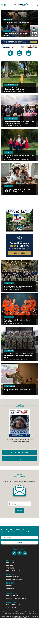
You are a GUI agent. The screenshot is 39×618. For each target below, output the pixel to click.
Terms (36, 616)
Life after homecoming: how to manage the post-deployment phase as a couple (19, 122)
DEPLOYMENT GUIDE (12, 596)
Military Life (6, 31)
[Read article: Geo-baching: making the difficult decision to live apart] (19, 142)
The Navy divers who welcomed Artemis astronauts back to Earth (18, 287)
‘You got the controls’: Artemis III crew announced (17, 321)
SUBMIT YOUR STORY (13, 604)
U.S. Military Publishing (20, 616)
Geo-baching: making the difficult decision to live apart (19, 156)
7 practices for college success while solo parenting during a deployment (18, 88)
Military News (9, 283)
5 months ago (18, 393)
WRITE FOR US (11, 607)
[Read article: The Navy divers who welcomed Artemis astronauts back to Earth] (19, 273)
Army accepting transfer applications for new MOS (18, 390)
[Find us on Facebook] (14, 553)
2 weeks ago (25, 159)
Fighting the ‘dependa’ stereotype (17, 22)
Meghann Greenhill (11, 91)
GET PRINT (9, 585)
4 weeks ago (17, 289)
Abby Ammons (9, 289)
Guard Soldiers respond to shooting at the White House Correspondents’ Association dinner (18, 355)
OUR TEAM (9, 565)
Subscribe (19, 459)
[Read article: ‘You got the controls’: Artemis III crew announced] (19, 306)
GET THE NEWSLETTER (13, 571)
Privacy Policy (30, 616)
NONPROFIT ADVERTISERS (14, 579)
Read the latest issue (19, 452)
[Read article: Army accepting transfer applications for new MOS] (19, 376)
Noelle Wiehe (9, 393)
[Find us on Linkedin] (25, 553)
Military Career (10, 386)
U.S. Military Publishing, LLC (13, 159)
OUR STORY (10, 562)
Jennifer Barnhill (10, 193)
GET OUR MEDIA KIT (12, 577)
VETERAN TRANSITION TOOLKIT (16, 599)
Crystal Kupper (10, 125)
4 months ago (25, 359)
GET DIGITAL (10, 588)
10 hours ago (21, 91)
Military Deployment (11, 84)
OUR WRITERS (10, 568)
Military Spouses (7, 19)
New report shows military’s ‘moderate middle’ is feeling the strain (17, 190)
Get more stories (19, 201)
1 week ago (19, 125)
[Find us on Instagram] (19, 553)
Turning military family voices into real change (15, 34)
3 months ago (18, 323)
